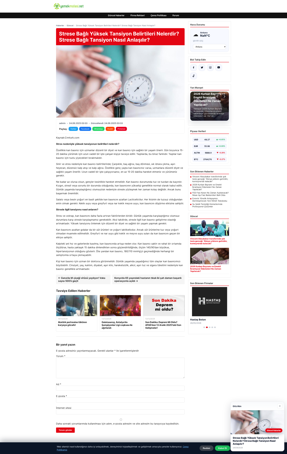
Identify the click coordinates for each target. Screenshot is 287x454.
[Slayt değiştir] (204, 327)
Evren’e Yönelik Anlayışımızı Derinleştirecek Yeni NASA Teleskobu (209, 199)
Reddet (206, 448)
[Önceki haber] (217, 96)
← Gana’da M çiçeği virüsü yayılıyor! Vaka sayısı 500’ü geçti (81, 279)
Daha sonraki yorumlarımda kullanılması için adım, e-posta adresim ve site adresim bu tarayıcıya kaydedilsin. (117, 423)
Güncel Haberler (116, 15)
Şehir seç (198, 41)
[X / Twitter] (202, 67)
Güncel (70, 25)
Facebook (85, 129)
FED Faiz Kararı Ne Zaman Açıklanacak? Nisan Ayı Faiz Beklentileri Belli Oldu (210, 194)
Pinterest (121, 129)
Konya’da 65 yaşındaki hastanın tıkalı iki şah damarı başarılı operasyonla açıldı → (147, 279)
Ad (58, 384)
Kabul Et (222, 448)
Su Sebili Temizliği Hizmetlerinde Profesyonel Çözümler (207, 205)
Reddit (110, 129)
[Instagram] (210, 67)
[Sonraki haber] (224, 96)
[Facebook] (193, 67)
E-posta (61, 396)
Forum (175, 15)
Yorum (60, 356)
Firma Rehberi (137, 15)
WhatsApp (98, 129)
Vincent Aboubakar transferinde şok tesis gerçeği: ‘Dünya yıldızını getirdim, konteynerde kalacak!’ (210, 179)
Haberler (60, 25)
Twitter (73, 129)
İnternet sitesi (63, 407)
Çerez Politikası (159, 15)
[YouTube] (218, 67)
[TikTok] (193, 75)
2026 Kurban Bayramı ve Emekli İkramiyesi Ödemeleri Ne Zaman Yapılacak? (207, 187)
